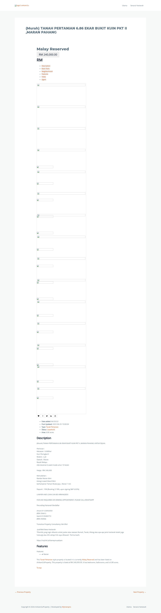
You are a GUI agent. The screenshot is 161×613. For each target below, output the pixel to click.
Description (46, 66)
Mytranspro (66, 607)
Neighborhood (47, 71)
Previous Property (23, 592)
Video (44, 77)
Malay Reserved (53, 49)
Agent (44, 79)
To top (39, 568)
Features (45, 74)
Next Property (139, 592)
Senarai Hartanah (136, 5)
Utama (124, 5)
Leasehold (51, 429)
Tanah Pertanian (52, 427)
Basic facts (46, 69)
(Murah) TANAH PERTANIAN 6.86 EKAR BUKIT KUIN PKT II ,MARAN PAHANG (76, 30)
